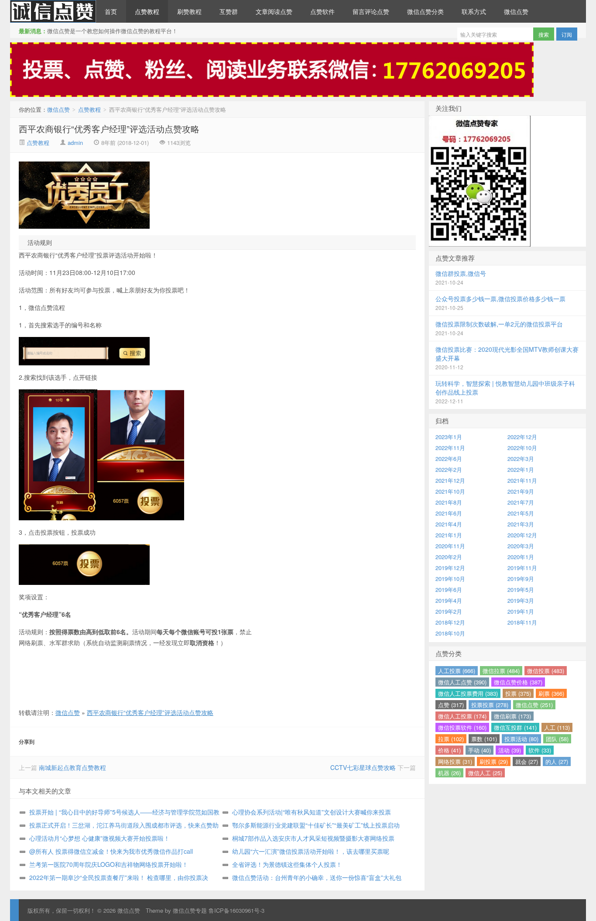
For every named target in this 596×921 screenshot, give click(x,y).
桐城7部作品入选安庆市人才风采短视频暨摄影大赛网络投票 (313, 838)
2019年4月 (448, 600)
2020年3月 (520, 546)
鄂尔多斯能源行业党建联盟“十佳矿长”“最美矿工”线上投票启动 (316, 825)
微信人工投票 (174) (462, 716)
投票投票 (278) (489, 705)
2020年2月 (448, 557)
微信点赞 (53, 11)
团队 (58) (557, 739)
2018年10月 (450, 633)
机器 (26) (449, 773)
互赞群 (228, 11)
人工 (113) (557, 727)
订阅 (567, 34)
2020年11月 (450, 546)
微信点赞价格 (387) (518, 682)
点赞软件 (322, 11)
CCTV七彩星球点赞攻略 (363, 767)
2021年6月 (448, 513)
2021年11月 (522, 480)
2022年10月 (522, 447)
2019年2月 (448, 611)
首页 (111, 11)
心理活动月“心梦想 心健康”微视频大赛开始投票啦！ (99, 838)
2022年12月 (522, 437)
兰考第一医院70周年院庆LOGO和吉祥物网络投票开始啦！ (108, 864)
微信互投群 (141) (515, 727)
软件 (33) (539, 750)
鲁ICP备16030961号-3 (236, 910)
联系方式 (474, 11)
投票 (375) (518, 693)
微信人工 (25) (485, 773)
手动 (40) (479, 750)
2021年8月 (448, 502)
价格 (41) (449, 750)
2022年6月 (448, 458)
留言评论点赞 (371, 11)
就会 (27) (526, 761)
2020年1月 (520, 557)
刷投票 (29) (494, 761)
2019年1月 (520, 611)
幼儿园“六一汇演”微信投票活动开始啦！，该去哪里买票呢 (310, 851)
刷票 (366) (551, 693)
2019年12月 (450, 568)
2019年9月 (520, 578)
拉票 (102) (451, 739)
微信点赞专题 (190, 910)
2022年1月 (520, 469)
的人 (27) (556, 761)
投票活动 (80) (521, 739)
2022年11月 (450, 447)
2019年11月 (522, 568)
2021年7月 (520, 502)
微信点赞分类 (425, 11)
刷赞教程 (189, 11)
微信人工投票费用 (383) (468, 693)
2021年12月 (450, 480)
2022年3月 (520, 458)
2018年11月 (522, 622)
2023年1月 (448, 437)
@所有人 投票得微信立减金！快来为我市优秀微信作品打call (111, 851)
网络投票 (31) (455, 761)
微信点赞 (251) (534, 705)
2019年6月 (448, 589)
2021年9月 (520, 491)
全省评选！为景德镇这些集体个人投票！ (287, 864)
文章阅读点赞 (274, 11)
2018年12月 (450, 622)
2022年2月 (448, 469)
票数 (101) (484, 739)
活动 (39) (509, 750)
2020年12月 (522, 535)
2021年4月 (448, 524)
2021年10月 (450, 491)
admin (75, 142)
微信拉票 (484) (501, 671)
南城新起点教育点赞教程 (72, 767)
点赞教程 (147, 11)
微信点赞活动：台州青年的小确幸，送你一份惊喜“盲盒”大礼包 (316, 877)
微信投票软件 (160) (462, 727)
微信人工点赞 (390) (462, 682)
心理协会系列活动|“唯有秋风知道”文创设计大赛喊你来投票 (311, 812)
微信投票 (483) (545, 671)
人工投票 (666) (456, 671)
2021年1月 (448, 535)
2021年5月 (520, 513)
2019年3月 (520, 600)
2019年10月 (450, 578)
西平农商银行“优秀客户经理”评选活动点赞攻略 (109, 128)
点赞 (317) (451, 705)
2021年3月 (520, 524)
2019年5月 (520, 589)
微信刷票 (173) (512, 716)
